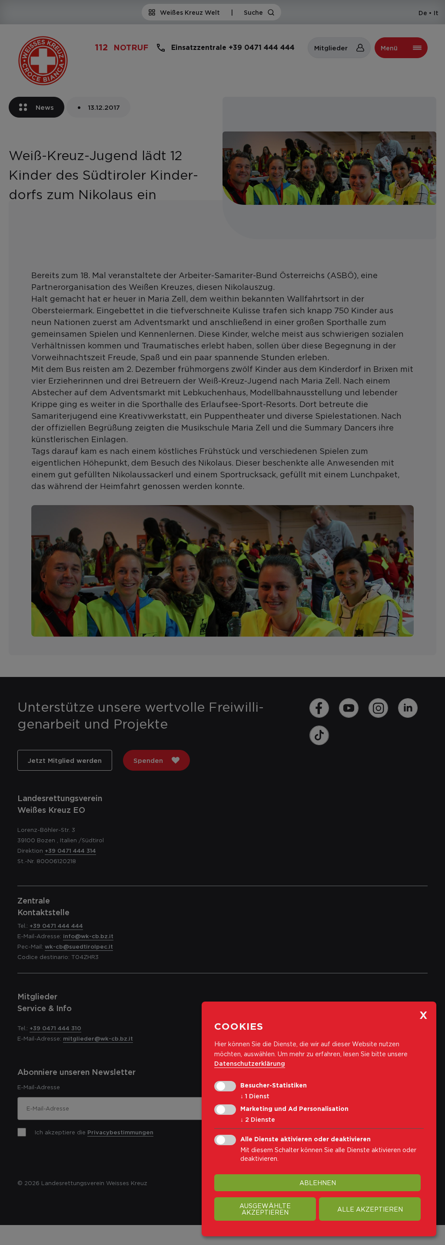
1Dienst (254, 1096)
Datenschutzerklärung (249, 1063)
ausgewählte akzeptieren (265, 1208)
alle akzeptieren (370, 1209)
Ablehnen (317, 1182)
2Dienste (257, 1119)
